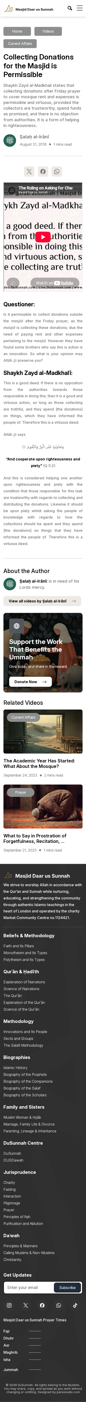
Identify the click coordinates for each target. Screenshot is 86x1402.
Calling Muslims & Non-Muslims (29, 1252)
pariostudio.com (68, 1392)
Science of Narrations (21, 988)
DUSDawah (13, 1160)
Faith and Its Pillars (18, 946)
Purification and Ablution (23, 1223)
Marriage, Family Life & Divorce (29, 1124)
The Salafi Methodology (23, 1045)
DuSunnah (12, 1153)
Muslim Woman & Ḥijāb (22, 1117)
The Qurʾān (12, 995)
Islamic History (15, 1067)
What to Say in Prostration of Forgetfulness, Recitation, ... (35, 838)
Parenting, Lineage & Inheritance (29, 1131)
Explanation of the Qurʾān (24, 1002)
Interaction (12, 1196)
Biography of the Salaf (21, 1088)
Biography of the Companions (28, 1081)
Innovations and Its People (25, 1031)
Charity (9, 1182)
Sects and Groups (18, 1038)
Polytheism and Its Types (24, 959)
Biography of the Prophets (25, 1074)
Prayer (8, 1210)
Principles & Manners (20, 1246)
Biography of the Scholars (25, 1095)
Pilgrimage (11, 1203)
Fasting (9, 1189)
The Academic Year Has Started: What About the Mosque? (39, 763)
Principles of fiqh (16, 1216)
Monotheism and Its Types (25, 952)
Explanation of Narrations (24, 982)
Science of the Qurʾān (21, 1009)
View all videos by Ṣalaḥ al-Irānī (38, 601)
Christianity (12, 1259)
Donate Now (25, 681)
